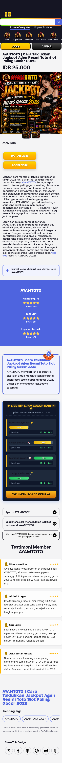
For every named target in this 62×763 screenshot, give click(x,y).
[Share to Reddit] (46, 750)
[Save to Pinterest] (37, 750)
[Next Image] (59, 103)
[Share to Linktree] (27, 750)
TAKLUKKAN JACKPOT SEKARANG (31, 494)
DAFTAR (46, 46)
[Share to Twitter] (9, 750)
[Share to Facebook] (18, 750)
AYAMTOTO (28, 182)
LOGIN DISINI (20, 165)
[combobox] (28, 22)
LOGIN (15, 46)
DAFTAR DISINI (20, 155)
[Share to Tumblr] (55, 750)
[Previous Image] (2, 103)
